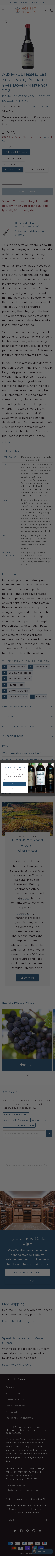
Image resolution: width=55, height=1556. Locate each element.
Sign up (14, 784)
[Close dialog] (52, 765)
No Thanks (14, 788)
